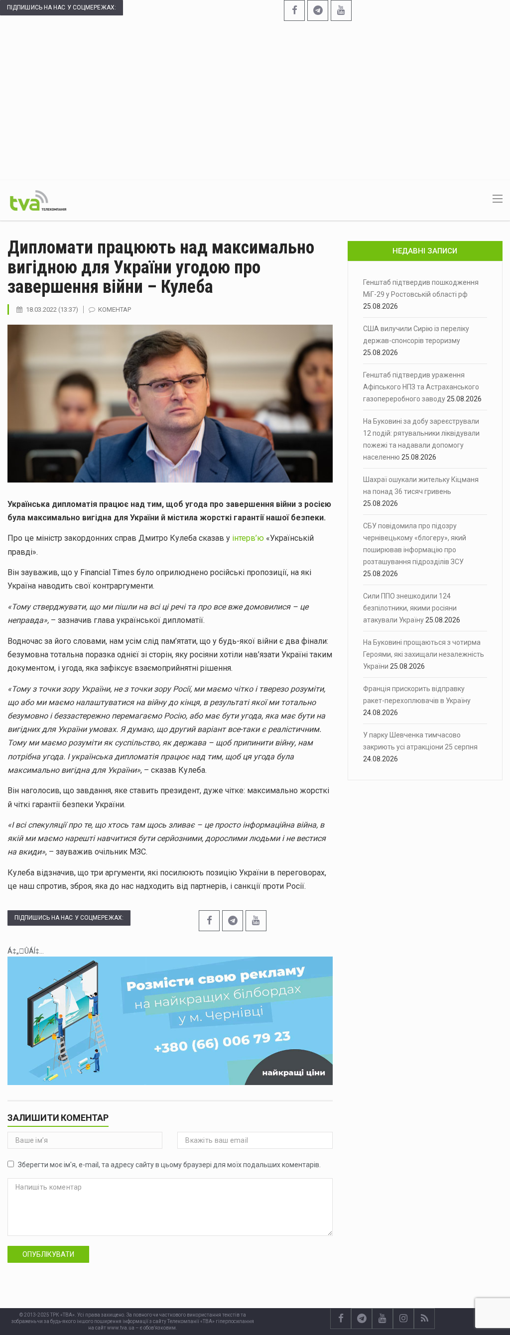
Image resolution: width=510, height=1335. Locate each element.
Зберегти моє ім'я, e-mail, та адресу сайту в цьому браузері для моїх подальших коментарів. (169, 1165)
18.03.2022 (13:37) (52, 309)
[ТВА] (38, 200)
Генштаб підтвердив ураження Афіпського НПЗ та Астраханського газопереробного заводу (421, 387)
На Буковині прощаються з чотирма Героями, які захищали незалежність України (423, 654)
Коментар (114, 309)
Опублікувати (48, 1254)
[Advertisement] (255, 95)
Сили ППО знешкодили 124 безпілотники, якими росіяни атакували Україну (410, 608)
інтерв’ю (248, 538)
